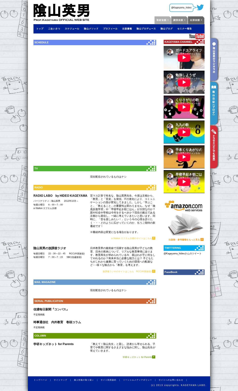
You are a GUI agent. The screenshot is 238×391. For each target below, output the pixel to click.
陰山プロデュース (146, 28)
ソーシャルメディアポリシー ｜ (141, 380)
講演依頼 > (179, 20)
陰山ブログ (167, 28)
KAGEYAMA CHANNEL (179, 41)
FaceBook (171, 272)
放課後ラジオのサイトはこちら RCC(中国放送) (128, 271)
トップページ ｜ (44, 380)
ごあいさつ (54, 28)
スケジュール (72, 28)
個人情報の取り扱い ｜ (87, 380)
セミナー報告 (184, 28)
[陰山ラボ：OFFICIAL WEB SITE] (61, 19)
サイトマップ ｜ (64, 380)
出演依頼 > (196, 20)
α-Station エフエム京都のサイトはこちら (132, 238)
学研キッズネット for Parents (138, 357)
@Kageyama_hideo (181, 7)
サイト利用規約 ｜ (112, 380)
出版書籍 (127, 28)
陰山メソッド (91, 28)
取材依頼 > (163, 20)
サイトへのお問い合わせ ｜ (174, 380)
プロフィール (110, 28)
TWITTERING (173, 247)
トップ (40, 28)
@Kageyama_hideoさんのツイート (183, 253)
